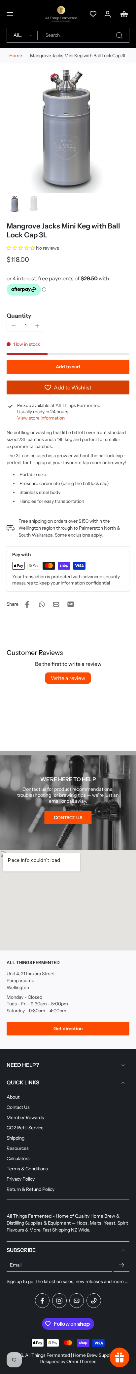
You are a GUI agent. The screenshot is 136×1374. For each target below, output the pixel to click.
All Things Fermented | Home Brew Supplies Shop (76, 1355)
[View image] (15, 204)
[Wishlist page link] (93, 14)
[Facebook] (42, 1300)
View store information (41, 418)
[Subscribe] (121, 1265)
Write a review (68, 678)
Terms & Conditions (27, 1168)
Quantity (19, 315)
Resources (18, 1148)
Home (15, 55)
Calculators (18, 1158)
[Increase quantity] (37, 325)
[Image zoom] (68, 131)
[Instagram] (59, 1300)
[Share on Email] (56, 604)
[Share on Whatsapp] (41, 604)
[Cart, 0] (122, 14)
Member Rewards (25, 1117)
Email (15, 1265)
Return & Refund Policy (30, 1189)
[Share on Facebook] (27, 604)
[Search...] (119, 35)
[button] (10, 13)
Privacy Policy (21, 1179)
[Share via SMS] (70, 604)
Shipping (15, 1138)
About (13, 1097)
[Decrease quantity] (13, 325)
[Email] (76, 1300)
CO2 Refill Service (25, 1127)
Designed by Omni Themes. (69, 1361)
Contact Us (18, 1107)
